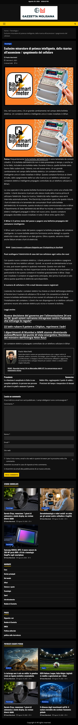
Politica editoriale (10, 631)
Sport (6, 595)
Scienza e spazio (9, 587)
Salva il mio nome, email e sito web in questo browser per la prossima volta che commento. (36, 459)
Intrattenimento (9, 599)
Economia (45, 702)
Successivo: (56, 380)
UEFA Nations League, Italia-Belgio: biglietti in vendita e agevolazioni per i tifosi (56, 674)
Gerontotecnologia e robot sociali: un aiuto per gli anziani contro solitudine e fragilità (56, 514)
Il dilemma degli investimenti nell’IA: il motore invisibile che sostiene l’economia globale (55, 709)
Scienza (8, 668)
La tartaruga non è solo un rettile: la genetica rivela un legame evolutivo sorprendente (21, 674)
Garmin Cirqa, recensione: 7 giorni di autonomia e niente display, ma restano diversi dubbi (18, 516)
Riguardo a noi (9, 618)
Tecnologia (8, 44)
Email (7, 442)
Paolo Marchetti (11, 57)
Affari (6, 582)
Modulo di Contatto (10, 604)
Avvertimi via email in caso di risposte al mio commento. (25, 464)
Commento (9, 404)
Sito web (7, 450)
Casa (5, 569)
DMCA (6, 626)
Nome (7, 434)
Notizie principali (9, 574)
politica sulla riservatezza (12, 635)
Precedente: (20, 382)
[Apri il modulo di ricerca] (75, 24)
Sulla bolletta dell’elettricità (36, 159)
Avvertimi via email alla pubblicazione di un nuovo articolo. (28, 469)
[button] (4, 24)
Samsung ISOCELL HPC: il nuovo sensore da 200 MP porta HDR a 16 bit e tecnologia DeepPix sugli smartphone (20, 552)
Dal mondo (7, 578)
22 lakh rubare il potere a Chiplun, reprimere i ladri (35, 326)
